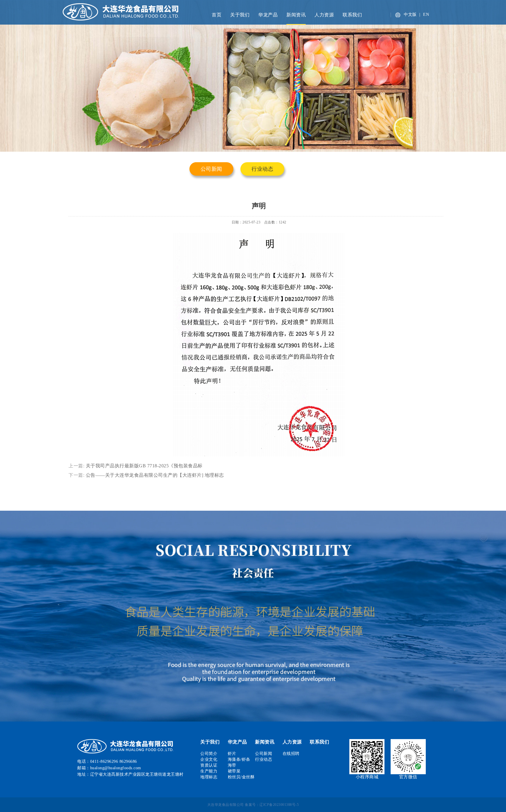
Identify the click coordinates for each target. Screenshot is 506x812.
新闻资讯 (296, 14)
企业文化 (208, 759)
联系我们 (352, 14)
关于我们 (239, 14)
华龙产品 (268, 14)
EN (426, 14)
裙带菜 (234, 771)
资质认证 (208, 765)
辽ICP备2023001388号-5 (279, 805)
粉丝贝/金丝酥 (241, 777)
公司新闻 (211, 169)
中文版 (410, 14)
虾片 (232, 753)
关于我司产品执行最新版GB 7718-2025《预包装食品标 (144, 465)
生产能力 (208, 771)
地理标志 (208, 777)
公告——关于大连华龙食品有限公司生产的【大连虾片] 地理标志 (155, 475)
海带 (232, 765)
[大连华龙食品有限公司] (131, 11)
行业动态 (262, 169)
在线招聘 (291, 753)
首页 (216, 14)
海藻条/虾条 (239, 759)
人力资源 (324, 14)
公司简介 (208, 753)
